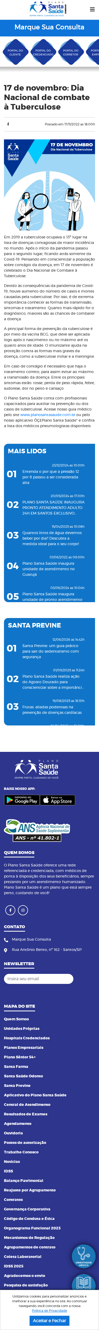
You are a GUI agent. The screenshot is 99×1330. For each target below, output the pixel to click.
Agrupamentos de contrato (29, 1247)
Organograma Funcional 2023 (32, 1228)
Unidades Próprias (21, 1029)
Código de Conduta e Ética (29, 1219)
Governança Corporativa (27, 1209)
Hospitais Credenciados (27, 1038)
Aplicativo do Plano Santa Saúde (35, 1095)
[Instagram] (23, 910)
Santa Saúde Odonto (23, 1076)
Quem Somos (16, 1019)
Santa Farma (16, 1067)
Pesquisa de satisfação (26, 1285)
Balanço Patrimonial (23, 1181)
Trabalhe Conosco (21, 1152)
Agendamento (17, 1124)
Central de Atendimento (27, 1105)
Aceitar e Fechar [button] (49, 1321)
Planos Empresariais (23, 1048)
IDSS (8, 1171)
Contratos (13, 1200)
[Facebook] (8, 124)
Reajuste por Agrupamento (30, 1190)
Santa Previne (17, 1086)
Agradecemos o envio (24, 1276)
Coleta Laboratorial (22, 1257)
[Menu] (92, 10)
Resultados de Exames (25, 1114)
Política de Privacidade (49, 1310)
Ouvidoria (13, 1133)
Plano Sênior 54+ (20, 1057)
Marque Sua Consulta (49, 27)
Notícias (12, 1162)
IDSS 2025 (13, 1266)
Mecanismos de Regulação (29, 1238)
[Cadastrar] (89, 979)
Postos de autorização (25, 1143)
